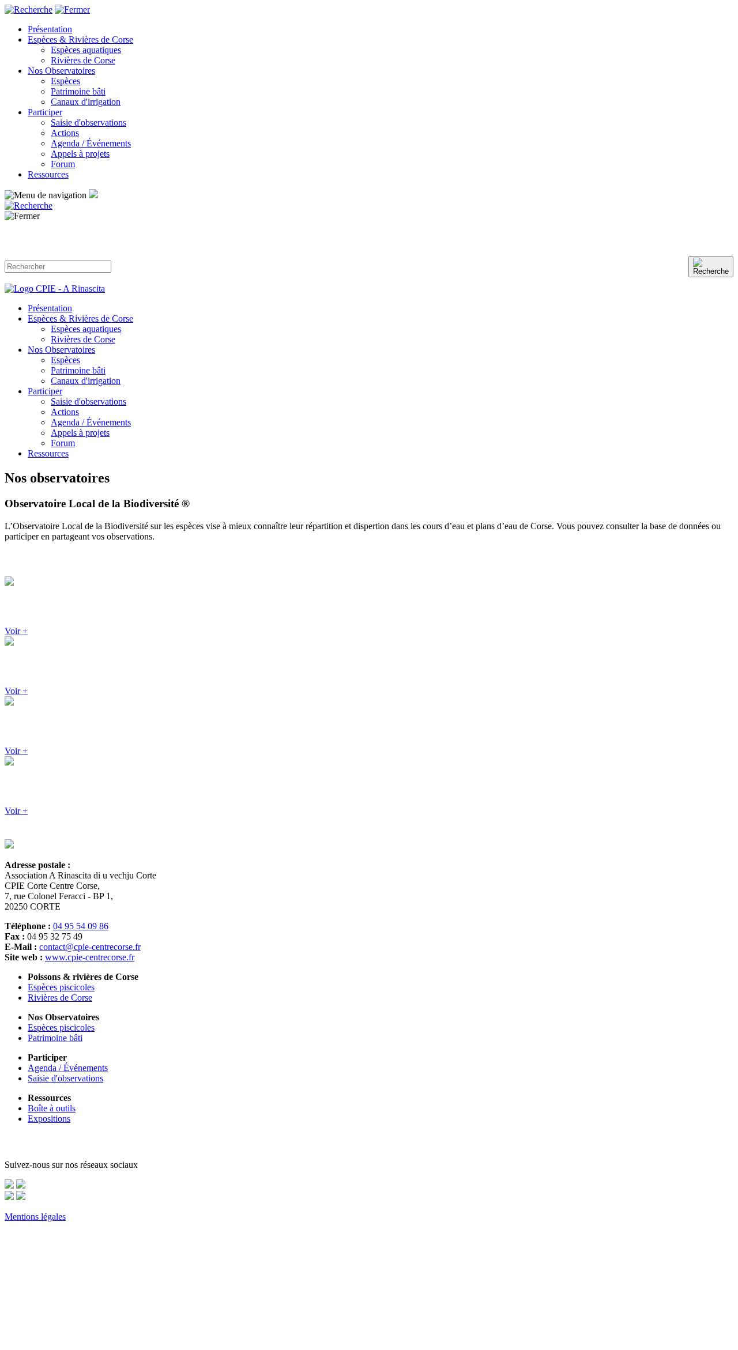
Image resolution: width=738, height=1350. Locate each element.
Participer (45, 112)
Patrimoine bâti (78, 91)
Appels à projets (80, 154)
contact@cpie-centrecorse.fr (90, 947)
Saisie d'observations (88, 122)
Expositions (49, 1118)
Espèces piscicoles (61, 987)
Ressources (48, 174)
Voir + (16, 631)
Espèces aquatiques (86, 50)
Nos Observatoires (61, 71)
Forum (63, 164)
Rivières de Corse (83, 60)
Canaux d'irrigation (86, 102)
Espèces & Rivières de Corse (80, 39)
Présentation (50, 29)
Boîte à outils (52, 1108)
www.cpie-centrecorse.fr (89, 957)
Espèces (65, 81)
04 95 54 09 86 (80, 926)
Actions (65, 133)
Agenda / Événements (91, 143)
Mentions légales (35, 1216)
